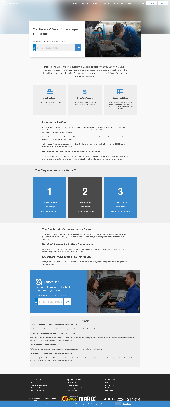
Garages (151, 3)
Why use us (85, 3)
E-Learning (105, 3)
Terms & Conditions (50, 398)
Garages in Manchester (39, 385)
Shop (95, 3)
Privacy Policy (33, 400)
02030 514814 (127, 399)
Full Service (109, 385)
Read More (127, 404)
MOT (107, 383)
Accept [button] (118, 404)
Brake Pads (109, 390)
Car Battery (109, 388)
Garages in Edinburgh (38, 390)
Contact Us (140, 3)
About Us (73, 3)
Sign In (163, 3)
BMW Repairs (73, 385)
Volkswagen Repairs (75, 388)
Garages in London (37, 383)
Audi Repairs (72, 383)
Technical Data (119, 3)
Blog (130, 3)
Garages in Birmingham (39, 388)
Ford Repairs (72, 390)
